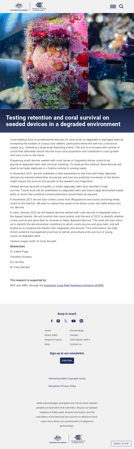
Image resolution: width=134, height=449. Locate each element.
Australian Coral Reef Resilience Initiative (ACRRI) (74, 285)
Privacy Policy (68, 386)
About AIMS (51, 335)
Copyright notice (76, 378)
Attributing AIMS (57, 378)
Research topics (53, 339)
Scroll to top (121, 443)
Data (47, 344)
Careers (74, 335)
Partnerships (77, 330)
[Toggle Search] (121, 6)
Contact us (76, 344)
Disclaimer (54, 386)
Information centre (80, 339)
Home (48, 330)
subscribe (67, 361)
